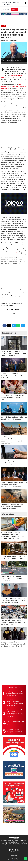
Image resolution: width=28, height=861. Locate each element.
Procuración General (10, 253)
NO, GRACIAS (6, 9)
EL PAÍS (3, 26)
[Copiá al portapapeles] (23, 325)
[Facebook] (10, 850)
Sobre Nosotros (14, 855)
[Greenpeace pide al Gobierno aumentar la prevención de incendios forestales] (14, 496)
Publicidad (14, 853)
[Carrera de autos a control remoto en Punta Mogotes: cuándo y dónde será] (14, 568)
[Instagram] (15, 850)
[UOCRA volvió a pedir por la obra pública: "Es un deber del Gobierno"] (14, 548)
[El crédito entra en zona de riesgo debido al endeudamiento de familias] (14, 387)
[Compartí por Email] (14, 325)
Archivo (15, 858)
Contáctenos (14, 851)
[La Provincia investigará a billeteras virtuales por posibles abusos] (14, 408)
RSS (12, 858)
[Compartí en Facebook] (5, 325)
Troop (19, 859)
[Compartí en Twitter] (9, 325)
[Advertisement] (14, 135)
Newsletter (14, 854)
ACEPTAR (14, 9)
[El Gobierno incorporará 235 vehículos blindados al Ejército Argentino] (14, 365)
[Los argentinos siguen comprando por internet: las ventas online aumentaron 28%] (14, 452)
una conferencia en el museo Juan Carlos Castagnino (13, 87)
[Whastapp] (18, 850)
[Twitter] (12, 850)
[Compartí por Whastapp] (18, 325)
